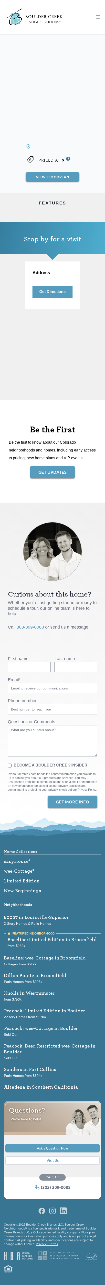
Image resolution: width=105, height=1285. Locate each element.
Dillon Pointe (35, 975)
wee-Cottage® (19, 871)
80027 (36, 917)
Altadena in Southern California (41, 1087)
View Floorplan (52, 176)
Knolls (29, 993)
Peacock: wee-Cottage (41, 1028)
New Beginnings (22, 890)
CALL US (52, 1177)
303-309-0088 (30, 627)
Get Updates (52, 472)
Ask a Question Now (52, 1148)
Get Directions (52, 292)
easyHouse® (17, 861)
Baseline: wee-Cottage (45, 958)
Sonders (30, 1069)
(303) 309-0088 (56, 1187)
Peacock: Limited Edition (44, 1010)
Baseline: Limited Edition (52, 939)
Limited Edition (22, 881)
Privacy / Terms (47, 1244)
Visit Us (53, 1160)
